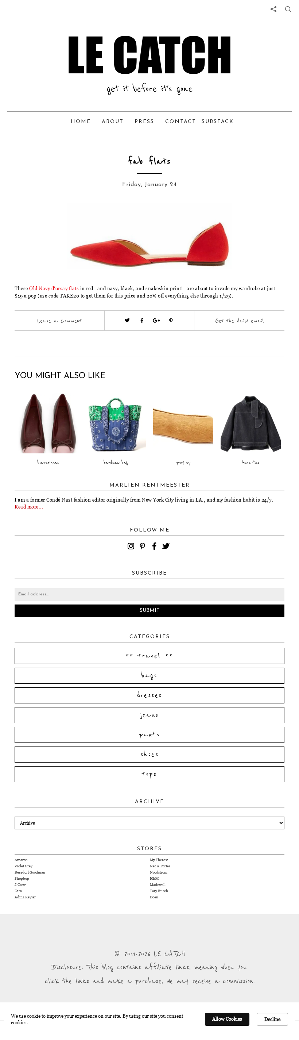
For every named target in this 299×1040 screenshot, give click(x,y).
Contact (180, 121)
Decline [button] (272, 1019)
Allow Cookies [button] (227, 1019)
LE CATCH (149, 54)
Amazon (21, 859)
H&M (154, 878)
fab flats (149, 161)
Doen (154, 897)
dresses (149, 695)
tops (149, 774)
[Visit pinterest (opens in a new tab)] (171, 320)
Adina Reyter (25, 897)
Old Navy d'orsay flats (54, 288)
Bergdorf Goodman (30, 872)
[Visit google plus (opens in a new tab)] (156, 320)
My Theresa (159, 859)
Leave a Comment (59, 321)
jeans (149, 715)
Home (81, 121)
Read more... (29, 507)
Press (144, 121)
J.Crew (20, 884)
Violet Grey (23, 866)
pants (149, 734)
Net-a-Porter (160, 866)
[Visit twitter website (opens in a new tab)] (127, 320)
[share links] (273, 9)
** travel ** (149, 656)
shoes (149, 754)
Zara (18, 891)
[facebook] (155, 547)
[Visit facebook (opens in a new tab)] (142, 320)
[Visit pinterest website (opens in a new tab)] (56, 220)
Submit (150, 610)
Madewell (158, 884)
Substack (218, 121)
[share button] (288, 9)
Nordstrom (158, 872)
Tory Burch (159, 891)
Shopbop (22, 878)
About (113, 121)
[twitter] (167, 547)
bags (149, 675)
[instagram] (132, 547)
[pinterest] (143, 547)
